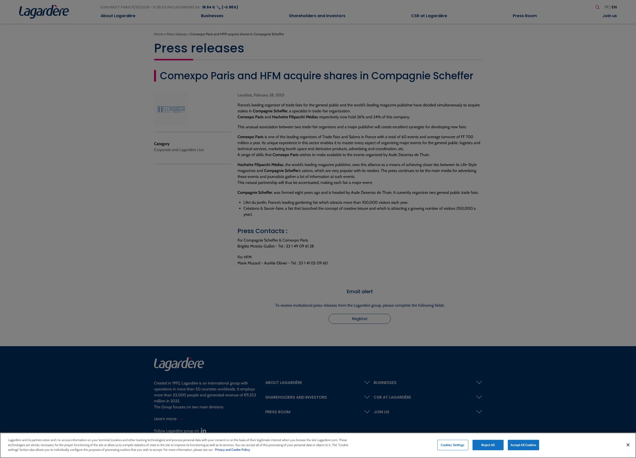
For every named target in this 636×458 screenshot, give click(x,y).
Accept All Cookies (523, 445)
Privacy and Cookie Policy (232, 450)
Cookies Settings (452, 445)
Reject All (487, 445)
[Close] (628, 444)
